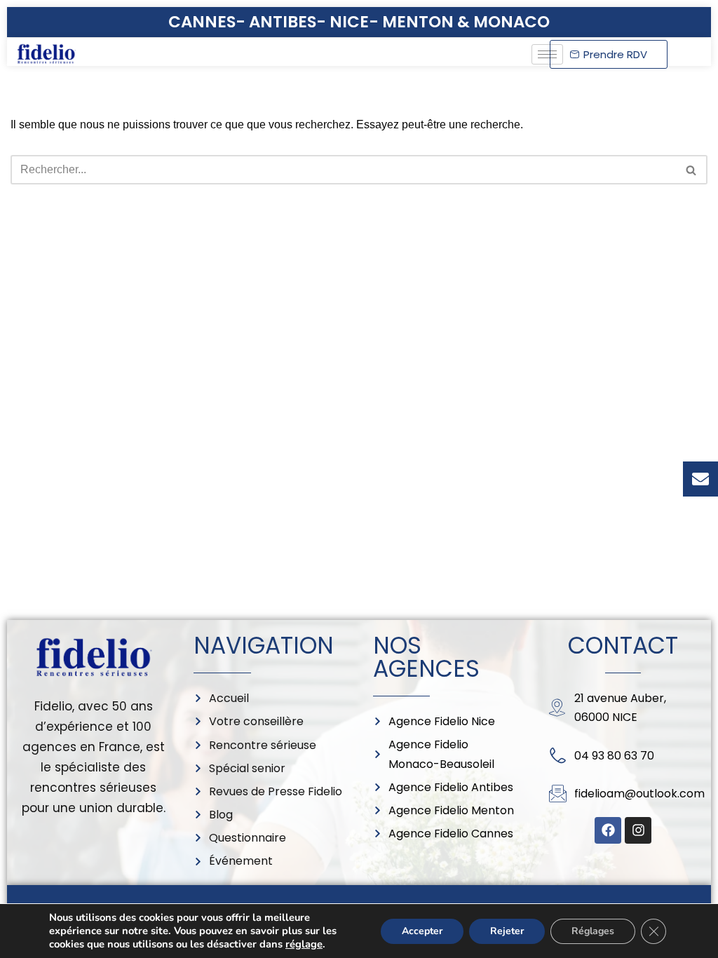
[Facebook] (608, 830)
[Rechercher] (691, 169)
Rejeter (507, 931)
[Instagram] (638, 830)
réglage (304, 944)
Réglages (592, 931)
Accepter (422, 931)
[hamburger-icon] (547, 54)
